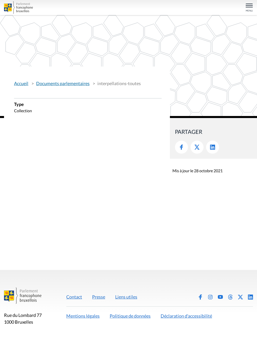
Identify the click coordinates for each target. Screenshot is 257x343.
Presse (98, 297)
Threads (230, 297)
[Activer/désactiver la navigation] (249, 8)
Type (19, 104)
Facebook (181, 147)
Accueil (21, 83)
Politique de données (130, 316)
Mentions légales (83, 316)
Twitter (197, 147)
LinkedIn (212, 147)
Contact (74, 297)
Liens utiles (126, 297)
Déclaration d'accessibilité (186, 316)
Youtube (220, 297)
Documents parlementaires (63, 83)
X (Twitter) (240, 297)
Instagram (210, 297)
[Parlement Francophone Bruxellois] (44, 7)
